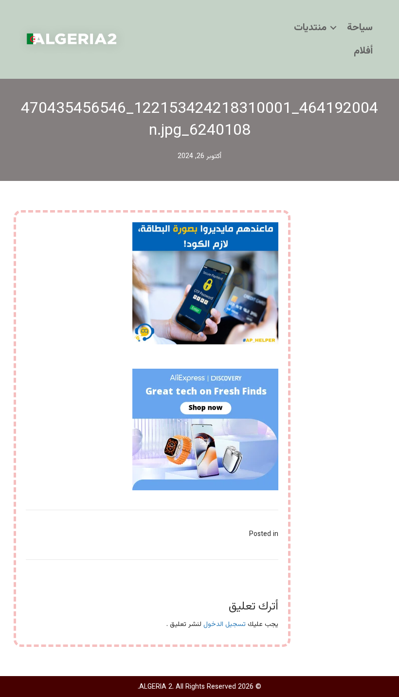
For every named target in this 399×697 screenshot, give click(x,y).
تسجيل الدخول (224, 624)
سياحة (360, 28)
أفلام (363, 51)
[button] (333, 27)
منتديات (310, 28)
